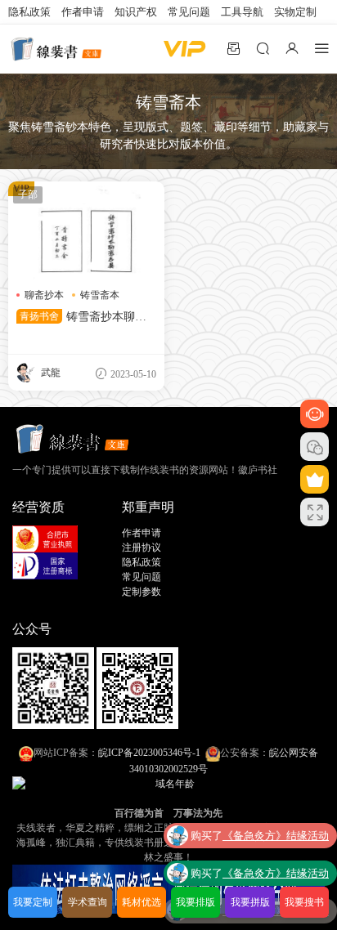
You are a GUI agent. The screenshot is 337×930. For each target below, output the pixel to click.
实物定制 (295, 12)
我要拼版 (250, 902)
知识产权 (136, 12)
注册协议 (141, 547)
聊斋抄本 (44, 295)
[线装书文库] (57, 49)
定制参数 (141, 591)
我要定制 (32, 902)
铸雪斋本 (99, 295)
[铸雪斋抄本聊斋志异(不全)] (86, 230)
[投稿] (233, 48)
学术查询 (87, 902)
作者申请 (82, 12)
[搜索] (262, 48)
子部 (28, 194)
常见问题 (189, 12)
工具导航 (242, 12)
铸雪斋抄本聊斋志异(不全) (81, 318)
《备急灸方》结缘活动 (275, 833)
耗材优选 (141, 902)
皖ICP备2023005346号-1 (149, 752)
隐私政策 (29, 12)
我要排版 (195, 902)
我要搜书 (304, 902)
